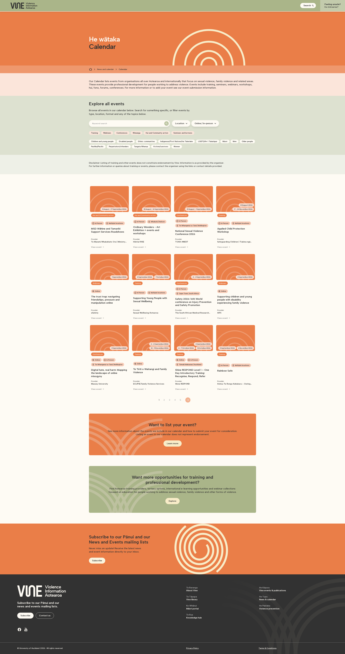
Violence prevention (269, 607)
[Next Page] (187, 400)
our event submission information (197, 87)
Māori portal (192, 607)
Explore (172, 501)
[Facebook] (19, 629)
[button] (308, 5)
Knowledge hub (194, 616)
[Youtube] (26, 629)
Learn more (172, 443)
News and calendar (105, 69)
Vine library (192, 598)
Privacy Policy (192, 648)
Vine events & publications (272, 589)
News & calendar (267, 598)
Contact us (45, 615)
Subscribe (97, 560)
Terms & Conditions (268, 648)
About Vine (192, 589)
